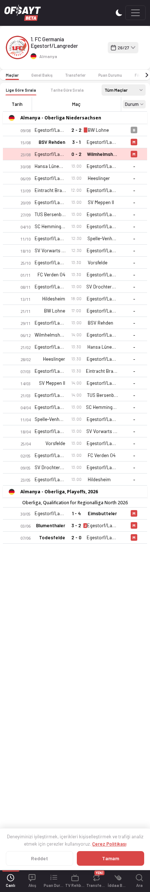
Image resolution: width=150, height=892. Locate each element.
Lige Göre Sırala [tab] (21, 90)
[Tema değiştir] (119, 12)
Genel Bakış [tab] (41, 75)
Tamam (110, 858)
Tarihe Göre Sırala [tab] (67, 90)
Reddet (39, 858)
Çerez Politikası (109, 844)
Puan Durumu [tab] (110, 75)
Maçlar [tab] (12, 75)
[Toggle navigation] (135, 12)
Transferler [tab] (75, 75)
